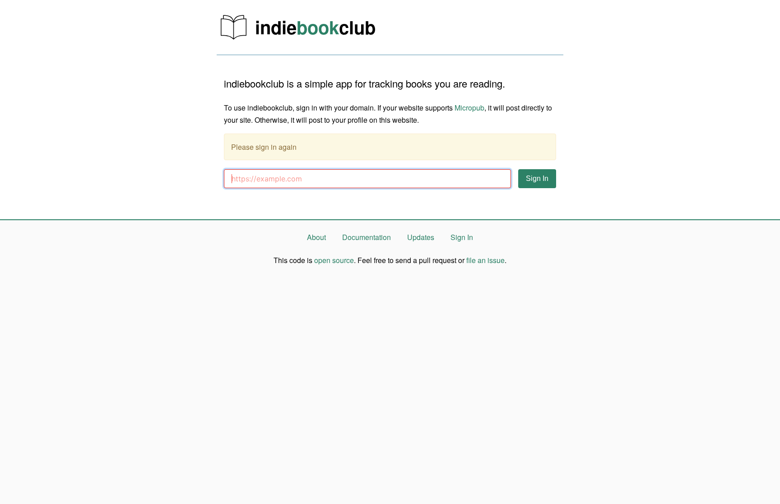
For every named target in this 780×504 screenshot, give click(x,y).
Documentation (366, 237)
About (316, 237)
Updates (420, 237)
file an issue (485, 260)
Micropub (469, 107)
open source (334, 260)
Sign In (461, 237)
